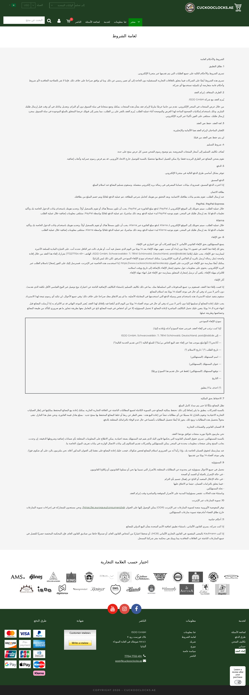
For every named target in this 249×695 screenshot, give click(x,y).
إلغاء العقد (240, 651)
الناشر (78, 21)
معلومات (191, 620)
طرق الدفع (240, 636)
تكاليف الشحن (239, 641)
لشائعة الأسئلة (92, 21)
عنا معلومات (120, 21)
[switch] (237, 682)
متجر (133, 21)
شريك (193, 641)
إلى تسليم (80, 5)
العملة (40, 5)
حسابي (242, 646)
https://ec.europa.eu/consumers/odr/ (103, 507)
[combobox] (62, 5)
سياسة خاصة (189, 651)
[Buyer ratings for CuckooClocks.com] (80, 641)
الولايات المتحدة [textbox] (65, 5)
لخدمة (107, 21)
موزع (193, 646)
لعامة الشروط (189, 636)
